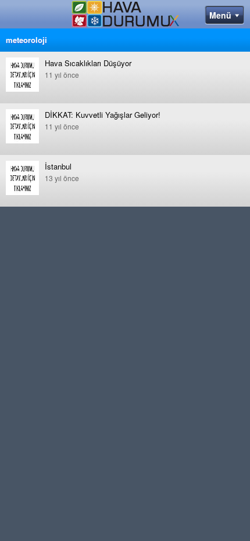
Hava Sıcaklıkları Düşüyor (88, 68)
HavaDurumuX (125, 16)
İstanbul (62, 172)
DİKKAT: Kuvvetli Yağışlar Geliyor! (102, 120)
